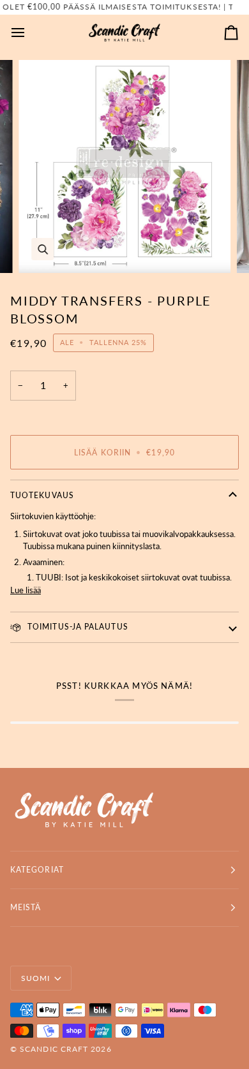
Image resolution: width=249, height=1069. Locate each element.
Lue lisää (25, 590)
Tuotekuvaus (42, 495)
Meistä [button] (25, 907)
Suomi (35, 978)
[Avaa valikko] (29, 33)
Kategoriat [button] (37, 869)
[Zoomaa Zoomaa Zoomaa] (124, 166)
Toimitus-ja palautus (76, 626)
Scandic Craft (54, 1049)
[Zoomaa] (42, 249)
